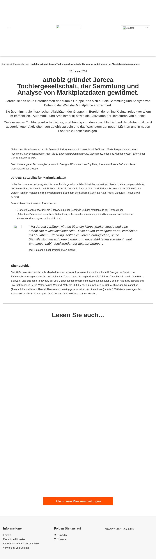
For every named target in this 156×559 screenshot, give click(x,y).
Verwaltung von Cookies (16, 548)
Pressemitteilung (21, 64)
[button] (9, 28)
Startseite (6, 64)
